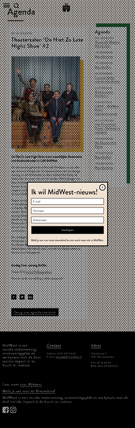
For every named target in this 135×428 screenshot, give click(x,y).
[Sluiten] (102, 187)
